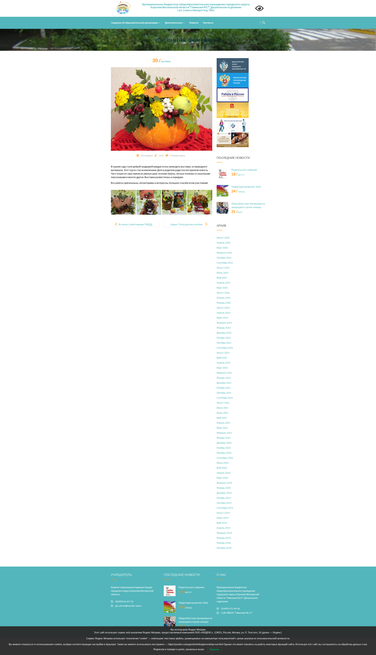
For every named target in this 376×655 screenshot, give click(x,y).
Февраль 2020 (224, 482)
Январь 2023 (224, 327)
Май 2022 (222, 357)
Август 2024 (223, 292)
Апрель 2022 (223, 362)
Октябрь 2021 (224, 392)
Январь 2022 (224, 377)
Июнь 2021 (222, 412)
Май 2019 (222, 522)
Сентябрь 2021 (225, 397)
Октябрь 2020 (224, 452)
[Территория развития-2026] (222, 191)
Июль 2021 (222, 407)
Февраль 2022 (224, 372)
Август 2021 (223, 402)
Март (236, 212)
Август (238, 175)
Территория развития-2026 (246, 186)
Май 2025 (222, 277)
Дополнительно (173, 22)
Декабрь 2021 (224, 382)
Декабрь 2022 (224, 332)
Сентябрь (161, 61)
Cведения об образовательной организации (134, 22)
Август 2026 (223, 237)
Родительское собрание (244, 169)
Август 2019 (223, 512)
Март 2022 (222, 367)
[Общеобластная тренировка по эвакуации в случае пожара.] (222, 208)
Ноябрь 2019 (224, 497)
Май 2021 (222, 417)
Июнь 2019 (222, 517)
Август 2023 (223, 307)
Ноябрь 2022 (224, 337)
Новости (193, 22)
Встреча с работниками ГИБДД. (136, 224)
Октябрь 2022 (224, 342)
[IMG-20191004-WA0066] (174, 202)
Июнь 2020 (222, 462)
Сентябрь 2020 (225, 457)
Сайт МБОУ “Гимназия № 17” (236, 612)
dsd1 (161, 155)
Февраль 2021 (224, 432)
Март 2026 (222, 247)
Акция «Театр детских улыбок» (187, 224)
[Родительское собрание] (222, 174)
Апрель (238, 192)
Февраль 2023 (224, 322)
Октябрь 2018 (224, 547)
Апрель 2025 (223, 282)
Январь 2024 (224, 302)
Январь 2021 (224, 437)
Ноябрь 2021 (224, 387)
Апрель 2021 (223, 422)
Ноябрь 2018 (224, 542)
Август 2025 (223, 267)
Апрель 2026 (223, 242)
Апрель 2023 (223, 312)
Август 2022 (223, 352)
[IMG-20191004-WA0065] (148, 202)
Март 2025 (222, 287)
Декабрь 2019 (224, 492)
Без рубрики (147, 155)
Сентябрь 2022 (225, 347)
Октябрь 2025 (224, 257)
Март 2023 (222, 317)
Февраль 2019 (224, 532)
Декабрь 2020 (224, 442)
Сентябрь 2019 (225, 507)
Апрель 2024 (223, 297)
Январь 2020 (224, 487)
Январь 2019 (224, 537)
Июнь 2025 (222, 272)
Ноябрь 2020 (224, 447)
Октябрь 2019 (224, 502)
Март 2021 (222, 427)
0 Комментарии (177, 155)
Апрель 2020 (223, 472)
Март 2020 (222, 477)
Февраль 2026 (224, 252)
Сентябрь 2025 (225, 262)
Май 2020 (222, 467)
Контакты (208, 22)
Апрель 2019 (223, 527)
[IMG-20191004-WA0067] (199, 202)
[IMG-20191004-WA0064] (123, 202)
